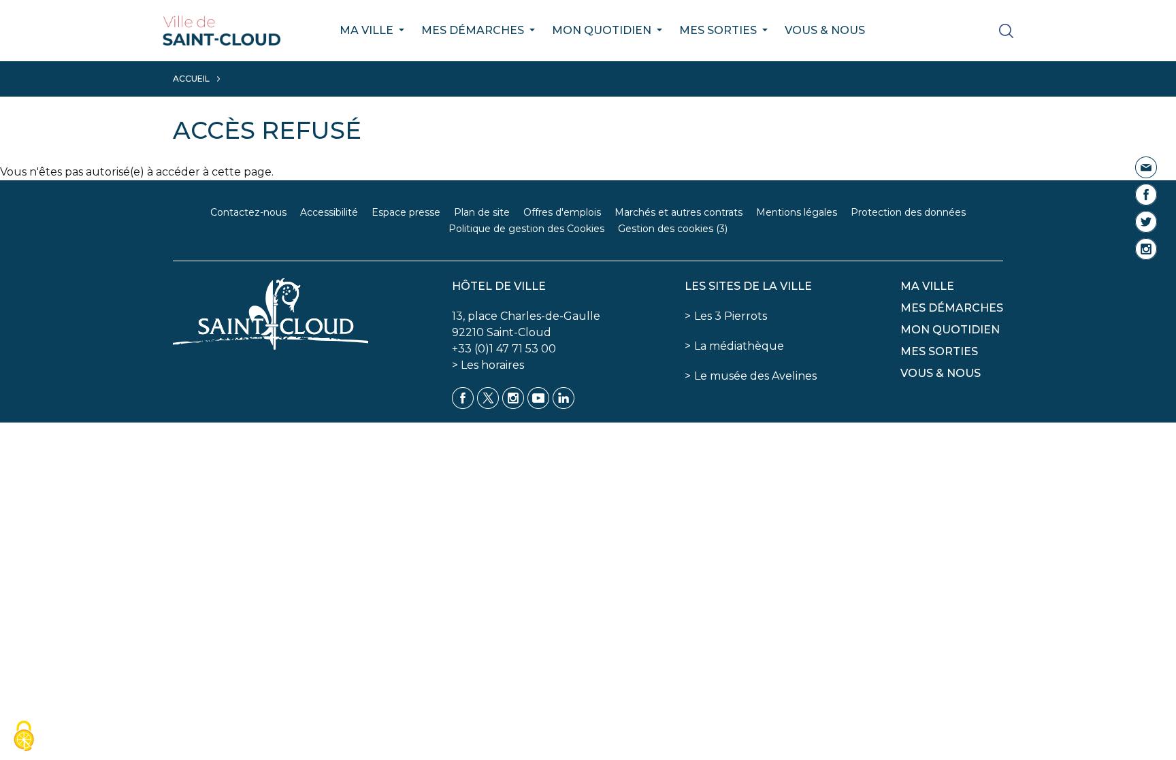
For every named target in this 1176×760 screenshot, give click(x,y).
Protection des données (908, 212)
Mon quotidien (603, 30)
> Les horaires (488, 365)
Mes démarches (474, 30)
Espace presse (406, 212)
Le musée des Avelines (755, 375)
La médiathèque (739, 346)
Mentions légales (796, 212)
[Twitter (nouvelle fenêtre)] (1146, 220)
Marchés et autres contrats (678, 212)
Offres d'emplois (562, 212)
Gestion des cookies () (673, 228)
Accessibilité (329, 212)
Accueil (191, 78)
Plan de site (482, 212)
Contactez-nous (248, 212)
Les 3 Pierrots (730, 316)
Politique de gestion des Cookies (526, 228)
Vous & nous (825, 30)
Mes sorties (719, 30)
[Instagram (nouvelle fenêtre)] (1146, 248)
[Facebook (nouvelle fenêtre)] (1146, 193)
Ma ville (368, 30)
